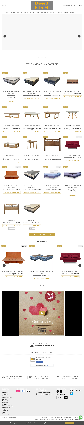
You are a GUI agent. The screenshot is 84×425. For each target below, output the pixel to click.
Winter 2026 (15, 12)
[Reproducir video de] (42, 313)
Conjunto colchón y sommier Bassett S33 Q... (32, 186)
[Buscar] (10, 5)
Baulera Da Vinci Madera (72, 91)
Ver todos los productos (42, 234)
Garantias (4, 412)
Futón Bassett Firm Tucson (72, 155)
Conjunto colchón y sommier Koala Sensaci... (52, 186)
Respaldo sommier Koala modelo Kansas (11, 219)
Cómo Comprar (6, 414)
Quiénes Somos (63, 12)
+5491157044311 (42, 391)
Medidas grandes (42, 12)
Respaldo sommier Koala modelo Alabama (52, 156)
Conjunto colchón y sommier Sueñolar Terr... (72, 186)
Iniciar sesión (74, 5)
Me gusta (40, 361)
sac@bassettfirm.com (44, 392)
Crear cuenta (66, 5)
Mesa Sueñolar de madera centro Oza (11, 126)
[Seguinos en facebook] (61, 391)
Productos (24, 12)
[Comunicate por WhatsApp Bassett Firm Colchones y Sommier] (80, 417)
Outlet (32, 12)
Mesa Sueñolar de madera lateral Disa (32, 156)
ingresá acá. (63, 419)
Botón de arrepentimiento (75, 419)
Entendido (69, 423)
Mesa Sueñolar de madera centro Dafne (11, 156)
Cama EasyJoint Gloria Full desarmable (11, 186)
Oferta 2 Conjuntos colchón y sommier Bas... (42, 272)
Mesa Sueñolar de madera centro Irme (52, 126)
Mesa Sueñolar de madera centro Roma (32, 126)
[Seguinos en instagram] (58, 391)
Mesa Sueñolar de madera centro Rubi (72, 126)
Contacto (53, 12)
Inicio (8, 12)
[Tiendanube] (9, 418)
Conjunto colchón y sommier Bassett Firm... (11, 92)
